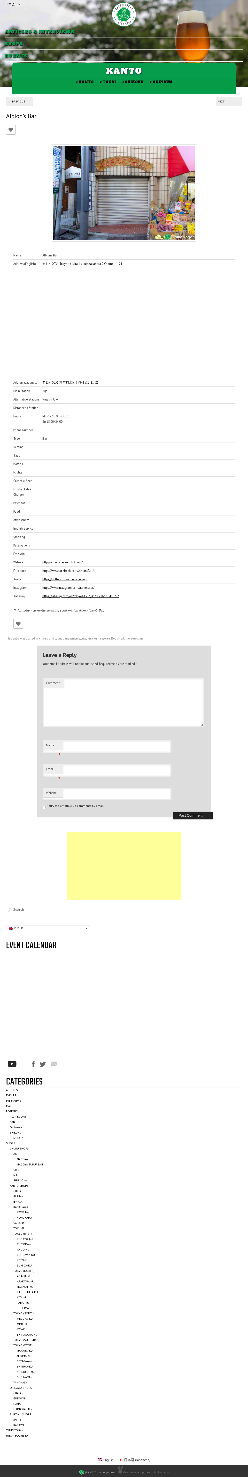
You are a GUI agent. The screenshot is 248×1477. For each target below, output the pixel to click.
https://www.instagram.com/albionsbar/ (68, 587)
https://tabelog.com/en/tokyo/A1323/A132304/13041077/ (80, 596)
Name (53, 746)
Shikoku (133, 81)
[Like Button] (11, 129)
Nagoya (22, 1159)
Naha (17, 1403)
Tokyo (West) (22, 1345)
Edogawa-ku (26, 1255)
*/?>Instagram (24, 1064)
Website (51, 793)
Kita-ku (43, 638)
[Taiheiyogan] (124, 14)
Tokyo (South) (24, 1313)
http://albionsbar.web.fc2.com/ (62, 562)
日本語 (10, 4)
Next (223, 101)
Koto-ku (23, 1260)
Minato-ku (24, 1324)
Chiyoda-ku (25, 1244)
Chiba (17, 1191)
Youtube (12, 1064)
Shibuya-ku (25, 1366)
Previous (16, 101)
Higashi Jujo (72, 638)
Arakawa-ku (25, 1281)
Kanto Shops (19, 1185)
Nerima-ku (24, 1356)
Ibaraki (18, 1201)
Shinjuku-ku (25, 1372)
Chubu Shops (19, 1148)
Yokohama (24, 1217)
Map (9, 1106)
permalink (137, 638)
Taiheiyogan (14, 1430)
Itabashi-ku (25, 1286)
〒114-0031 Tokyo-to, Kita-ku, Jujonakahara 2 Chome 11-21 (82, 264)
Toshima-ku (25, 1308)
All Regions (18, 1116)
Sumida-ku (24, 1265)
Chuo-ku (23, 1249)
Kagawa (18, 1425)
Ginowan (19, 1398)
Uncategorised (17, 1435)
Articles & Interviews (39, 32)
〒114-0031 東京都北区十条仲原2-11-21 (70, 382)
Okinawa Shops (21, 1388)
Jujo (83, 638)
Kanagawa (20, 1207)
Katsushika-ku (27, 1292)
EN (19, 4)
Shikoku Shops (20, 1414)
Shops (14, 44)
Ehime (17, 1419)
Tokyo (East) (22, 1233)
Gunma (18, 1196)
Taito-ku (23, 1302)
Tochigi (18, 1228)
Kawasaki (23, 1212)
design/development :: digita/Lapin (146, 1472)
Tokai (108, 81)
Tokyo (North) (23, 1271)
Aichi (16, 1154)
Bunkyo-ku (25, 1239)
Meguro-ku (25, 1318)
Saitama (18, 1223)
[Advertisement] (124, 866)
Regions (12, 1111)
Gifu (16, 1169)
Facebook (33, 1064)
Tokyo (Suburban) (26, 1340)
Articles (12, 1090)
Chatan (18, 1393)
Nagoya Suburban (30, 1164)
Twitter (42, 1064)
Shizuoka (16, 1138)
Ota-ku (22, 1329)
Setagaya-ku (25, 1361)
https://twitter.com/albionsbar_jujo (64, 579)
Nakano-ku (25, 1350)
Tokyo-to (104, 638)
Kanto (85, 81)
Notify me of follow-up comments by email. (75, 806)
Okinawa (161, 81)
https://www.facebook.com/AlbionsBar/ (67, 571)
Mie (15, 1175)
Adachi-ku (24, 1276)
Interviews (13, 1100)
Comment (54, 683)
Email (53, 770)
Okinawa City (22, 1409)
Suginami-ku (25, 1377)
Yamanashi (20, 1382)
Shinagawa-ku (27, 1334)
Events (16, 56)
